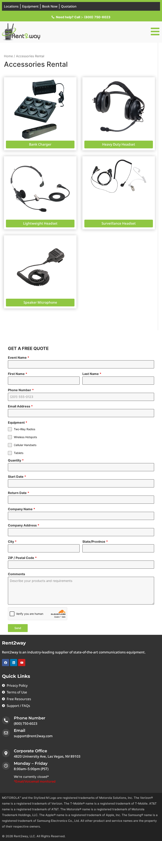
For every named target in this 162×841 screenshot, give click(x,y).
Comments (16, 574)
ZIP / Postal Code (22, 558)
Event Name (18, 357)
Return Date (18, 493)
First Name (17, 374)
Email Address (20, 406)
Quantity (16, 460)
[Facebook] (5, 662)
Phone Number (21, 390)
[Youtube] (21, 662)
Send (17, 628)
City (12, 542)
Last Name (91, 374)
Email (19, 730)
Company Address (23, 525)
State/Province (95, 542)
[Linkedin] (13, 662)
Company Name (21, 509)
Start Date (17, 477)
